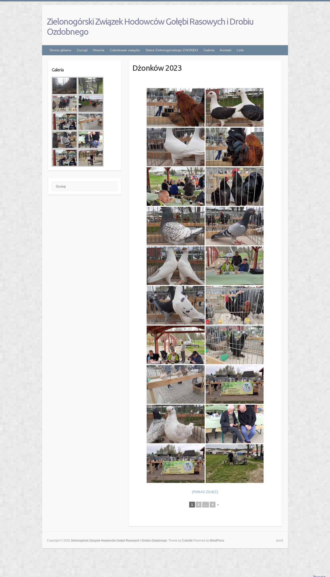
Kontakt (225, 50)
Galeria (209, 50)
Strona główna (60, 50)
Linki (240, 50)
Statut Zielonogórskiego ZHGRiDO (171, 50)
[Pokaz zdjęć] (205, 492)
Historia (98, 50)
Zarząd (82, 50)
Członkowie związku (125, 50)
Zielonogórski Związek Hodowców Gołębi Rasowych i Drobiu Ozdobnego (150, 26)
